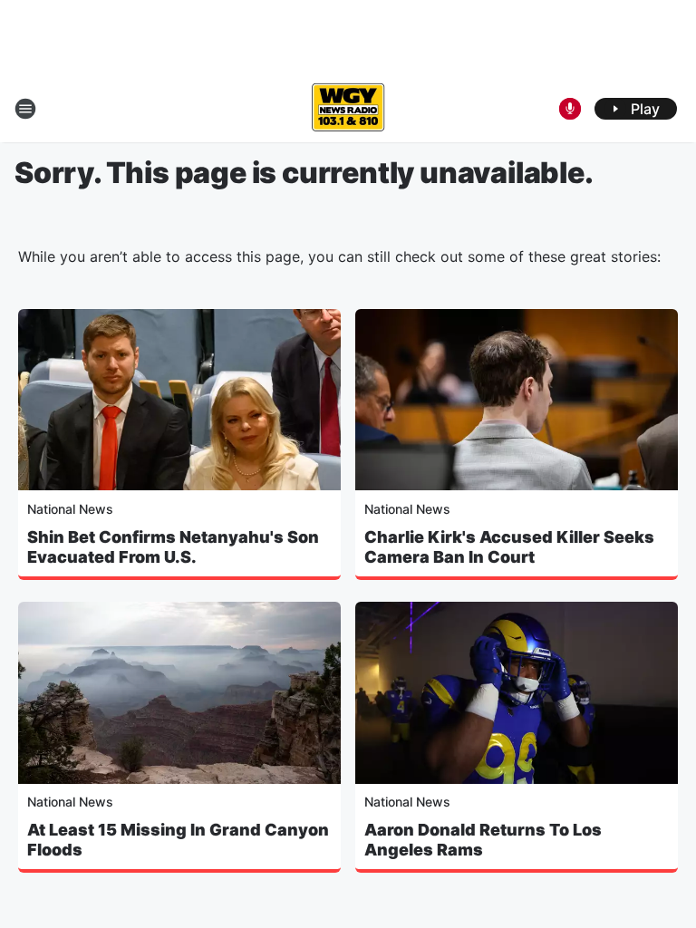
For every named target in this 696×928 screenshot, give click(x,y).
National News (70, 509)
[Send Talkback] (570, 109)
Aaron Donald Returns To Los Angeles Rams (483, 839)
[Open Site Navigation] (25, 109)
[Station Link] (348, 109)
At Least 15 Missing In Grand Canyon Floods (178, 839)
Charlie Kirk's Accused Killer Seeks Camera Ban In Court (509, 546)
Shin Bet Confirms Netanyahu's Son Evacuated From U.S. (173, 546)
